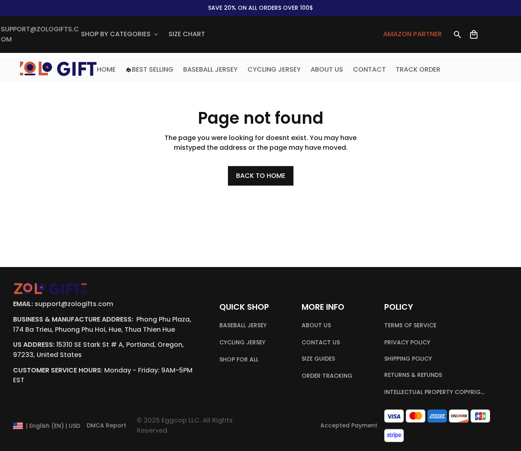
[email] (41, 34)
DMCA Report (106, 425)
